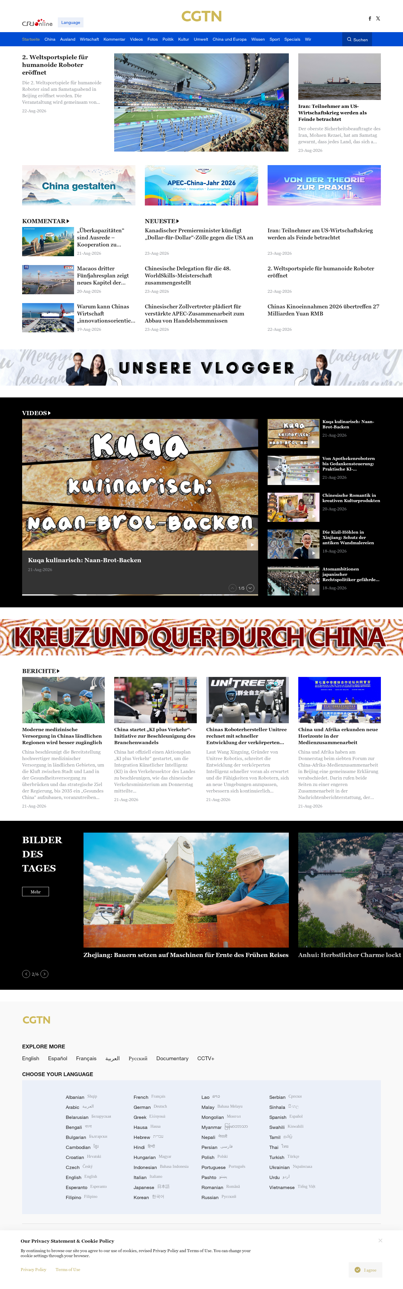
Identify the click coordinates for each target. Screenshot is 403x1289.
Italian (148, 1177)
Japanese (152, 1187)
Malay (222, 1107)
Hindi (144, 1147)
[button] (233, 588)
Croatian (83, 1157)
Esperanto (86, 1187)
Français (86, 1058)
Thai (279, 1147)
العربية (112, 1058)
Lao (211, 1097)
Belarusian (88, 1117)
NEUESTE (160, 221)
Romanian (221, 1187)
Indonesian (161, 1167)
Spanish (286, 1117)
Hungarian (152, 1157)
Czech (79, 1167)
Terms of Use (68, 1269)
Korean (149, 1197)
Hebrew (148, 1137)
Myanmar (225, 1127)
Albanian (81, 1097)
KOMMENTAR (43, 221)
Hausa (147, 1127)
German (150, 1107)
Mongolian (221, 1117)
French (149, 1097)
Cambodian (82, 1147)
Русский (138, 1058)
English (30, 1058)
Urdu (279, 1177)
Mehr (36, 891)
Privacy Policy (33, 1269)
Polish (215, 1157)
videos (34, 413)
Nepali (214, 1137)
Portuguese (223, 1167)
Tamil (280, 1137)
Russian (219, 1197)
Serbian (285, 1097)
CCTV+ (205, 1058)
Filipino (81, 1197)
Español (57, 1058)
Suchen (360, 39)
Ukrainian (290, 1167)
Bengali (79, 1127)
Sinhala (284, 1107)
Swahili (286, 1127)
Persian (217, 1147)
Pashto (214, 1177)
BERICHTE (39, 671)
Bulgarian (86, 1137)
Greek (149, 1117)
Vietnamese (292, 1187)
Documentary (172, 1058)
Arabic (80, 1107)
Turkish (284, 1157)
